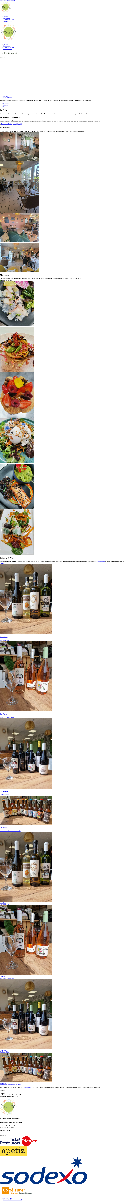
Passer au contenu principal (7, 0)
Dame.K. (2, 563)
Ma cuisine (5, 105)
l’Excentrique (101, 561)
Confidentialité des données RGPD (12, 1200)
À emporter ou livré (8, 19)
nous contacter (27, 1087)
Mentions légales (7, 1198)
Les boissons (5, 106)
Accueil (5, 16)
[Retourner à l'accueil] (5, 12)
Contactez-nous (7, 21)
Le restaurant (6, 18)
